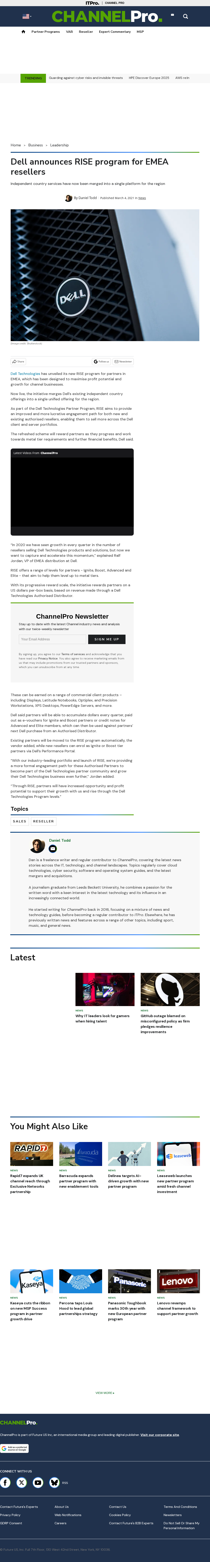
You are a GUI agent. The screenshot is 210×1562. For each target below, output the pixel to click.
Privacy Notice (48, 658)
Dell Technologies (25, 373)
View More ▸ (105, 1393)
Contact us (117, 1507)
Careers (60, 1523)
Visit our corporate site (159, 1435)
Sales (20, 821)
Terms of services (73, 654)
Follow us (104, 361)
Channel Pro (114, 3)
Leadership (59, 145)
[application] (72, 492)
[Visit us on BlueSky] (52, 1483)
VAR (69, 32)
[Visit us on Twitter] (21, 1483)
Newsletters (173, 1515)
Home (16, 145)
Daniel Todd (88, 198)
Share (20, 361)
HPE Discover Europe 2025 (149, 78)
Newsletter (125, 361)
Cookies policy (120, 1515)
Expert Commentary (115, 32)
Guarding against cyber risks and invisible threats (86, 78)
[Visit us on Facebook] (5, 1483)
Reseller (86, 32)
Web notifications (68, 1515)
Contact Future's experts (19, 1507)
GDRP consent (11, 1523)
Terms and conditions (180, 1507)
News (142, 198)
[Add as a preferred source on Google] (14, 1448)
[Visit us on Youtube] (38, 1483)
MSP (140, 32)
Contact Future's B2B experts (131, 1523)
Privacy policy (10, 1515)
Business (35, 145)
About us (62, 1507)
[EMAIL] (53, 848)
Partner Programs (46, 32)
